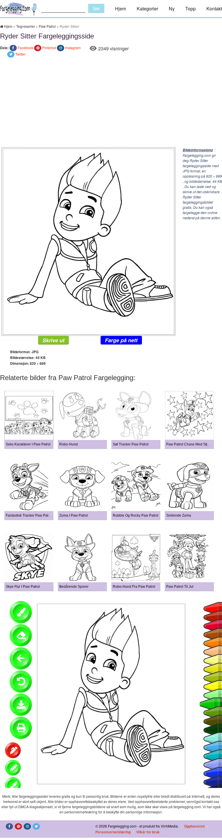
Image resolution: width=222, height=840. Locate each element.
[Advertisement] (111, 103)
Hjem (120, 8)
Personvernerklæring (113, 832)
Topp (190, 8)
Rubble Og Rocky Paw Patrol (135, 515)
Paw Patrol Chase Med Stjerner (191, 444)
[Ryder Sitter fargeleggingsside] (87, 240)
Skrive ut (53, 340)
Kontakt (214, 8)
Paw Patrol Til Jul (179, 587)
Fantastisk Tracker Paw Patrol (29, 515)
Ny (172, 8)
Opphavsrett (194, 826)
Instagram (73, 47)
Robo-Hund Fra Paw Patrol (134, 587)
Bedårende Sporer (73, 587)
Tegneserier (25, 26)
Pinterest (49, 47)
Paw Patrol (47, 26)
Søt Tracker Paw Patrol (131, 444)
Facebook (25, 47)
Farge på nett (121, 340)
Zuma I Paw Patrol (73, 515)
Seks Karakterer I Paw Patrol (28, 444)
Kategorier (147, 8)
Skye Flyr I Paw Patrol (23, 587)
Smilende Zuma (178, 515)
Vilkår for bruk (148, 832)
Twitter (20, 53)
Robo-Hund (68, 444)
